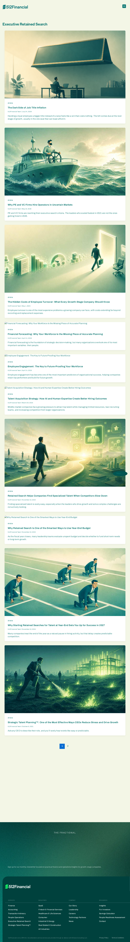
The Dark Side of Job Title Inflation (27, 107)
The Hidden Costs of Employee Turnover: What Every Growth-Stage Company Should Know (59, 302)
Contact (102, 921)
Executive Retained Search (19, 921)
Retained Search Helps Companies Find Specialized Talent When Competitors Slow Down (58, 496)
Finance (11, 906)
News (71, 921)
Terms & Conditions (118, 938)
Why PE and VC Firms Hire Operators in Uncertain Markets (40, 205)
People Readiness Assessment (112, 917)
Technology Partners (77, 917)
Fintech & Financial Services (50, 910)
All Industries (43, 929)
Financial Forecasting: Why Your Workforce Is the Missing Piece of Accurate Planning (55, 334)
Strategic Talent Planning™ (19, 925)
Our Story (73, 906)
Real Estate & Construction (49, 925)
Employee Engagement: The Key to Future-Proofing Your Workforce (45, 366)
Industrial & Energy (46, 921)
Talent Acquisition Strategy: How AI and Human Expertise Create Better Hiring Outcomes (57, 398)
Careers (72, 913)
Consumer (42, 917)
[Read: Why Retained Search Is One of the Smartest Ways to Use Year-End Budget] (41, 517)
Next (120, 473)
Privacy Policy (103, 938)
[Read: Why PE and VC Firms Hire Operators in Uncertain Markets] (65, 161)
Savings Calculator (107, 913)
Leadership (73, 910)
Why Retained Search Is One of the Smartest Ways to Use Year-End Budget (49, 528)
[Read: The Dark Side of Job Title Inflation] (65, 64)
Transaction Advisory (17, 913)
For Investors (104, 910)
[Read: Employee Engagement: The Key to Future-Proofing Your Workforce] (37, 356)
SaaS (40, 906)
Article (10, 103)
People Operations (16, 917)
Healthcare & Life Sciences (49, 913)
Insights (102, 906)
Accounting (13, 910)
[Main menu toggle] (124, 7)
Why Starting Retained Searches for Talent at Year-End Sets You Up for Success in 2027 (56, 625)
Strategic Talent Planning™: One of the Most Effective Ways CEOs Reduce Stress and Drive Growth (63, 722)
